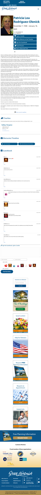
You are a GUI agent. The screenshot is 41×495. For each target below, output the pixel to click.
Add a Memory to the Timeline (24, 39)
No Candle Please (5, 268)
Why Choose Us (5, 478)
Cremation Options (5, 482)
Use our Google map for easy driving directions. (20, 487)
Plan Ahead (15, 478)
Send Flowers (20, 46)
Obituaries (6, 1)
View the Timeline (7, 143)
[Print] (15, 51)
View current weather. (21, 112)
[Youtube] (39, 482)
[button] (38, 9)
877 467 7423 (4, 129)
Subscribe (20, 285)
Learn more (20, 355)
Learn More (20, 402)
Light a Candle (20, 36)
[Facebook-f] (39, 479)
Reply (4, 164)
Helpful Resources (17, 480)
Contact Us (6, 2)
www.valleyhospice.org (5, 130)
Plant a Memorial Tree (22, 48)
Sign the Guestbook (21, 42)
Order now (20, 378)
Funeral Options (5, 480)
